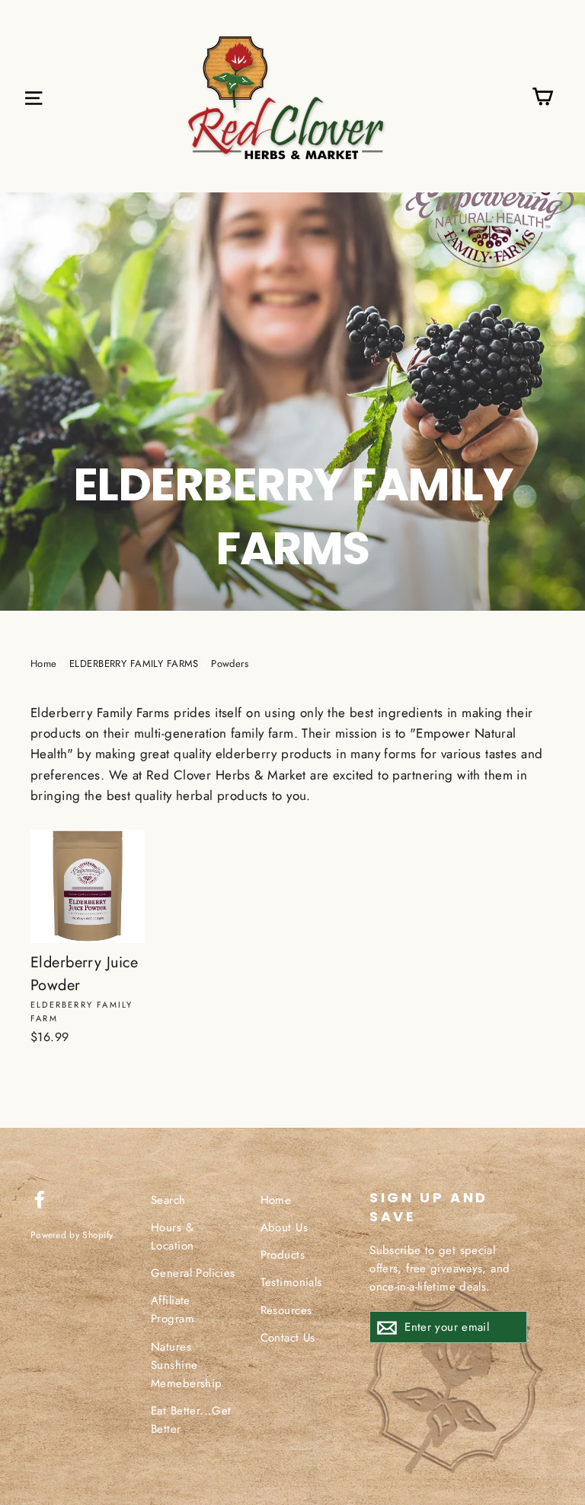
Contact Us (288, 1337)
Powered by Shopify (71, 1234)
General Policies (193, 1273)
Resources (286, 1310)
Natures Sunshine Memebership (186, 1365)
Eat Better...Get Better (191, 1419)
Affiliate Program (172, 1309)
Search (168, 1200)
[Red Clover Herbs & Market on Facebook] (39, 1198)
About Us (284, 1227)
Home (43, 663)
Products (283, 1254)
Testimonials (291, 1282)
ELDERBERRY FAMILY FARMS (134, 663)
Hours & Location (172, 1236)
